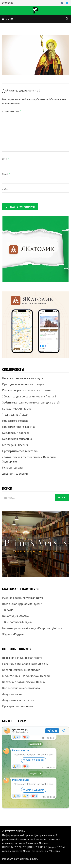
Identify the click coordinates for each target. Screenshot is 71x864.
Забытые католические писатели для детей (31, 402)
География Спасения (15, 445)
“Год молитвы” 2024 (15, 414)
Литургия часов (12, 694)
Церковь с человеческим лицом (22, 378)
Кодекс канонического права (21, 688)
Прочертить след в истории (20, 451)
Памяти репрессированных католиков (26, 390)
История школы (12, 467)
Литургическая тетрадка (18, 700)
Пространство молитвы (17, 706)
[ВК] (63, 3)
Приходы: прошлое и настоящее (23, 384)
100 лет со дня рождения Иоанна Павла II (29, 396)
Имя (5, 158)
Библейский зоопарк (16, 433)
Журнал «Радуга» (13, 634)
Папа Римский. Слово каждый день (25, 664)
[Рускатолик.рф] (35, 10)
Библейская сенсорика (17, 439)
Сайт (5, 189)
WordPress (23, 858)
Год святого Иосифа (15, 420)
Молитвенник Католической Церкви (26, 676)
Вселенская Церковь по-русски (22, 604)
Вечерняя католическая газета (22, 658)
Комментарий (11, 111)
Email (6, 174)
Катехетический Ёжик (16, 408)
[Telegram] (67, 3)
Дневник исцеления (15, 473)
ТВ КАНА (8, 610)
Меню (9, 18)
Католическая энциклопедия (21, 670)
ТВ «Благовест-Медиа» (17, 622)
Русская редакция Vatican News (22, 598)
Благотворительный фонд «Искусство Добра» (32, 628)
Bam (34, 858)
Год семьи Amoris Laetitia (18, 427)
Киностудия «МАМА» (15, 616)
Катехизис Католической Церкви (24, 682)
